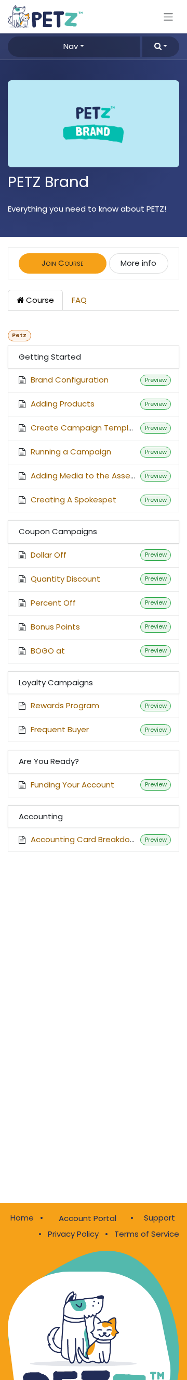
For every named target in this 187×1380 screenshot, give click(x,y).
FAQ (79, 299)
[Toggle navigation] (168, 16)
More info (138, 262)
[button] (160, 46)
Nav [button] (70, 46)
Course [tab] (39, 299)
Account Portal (87, 1218)
